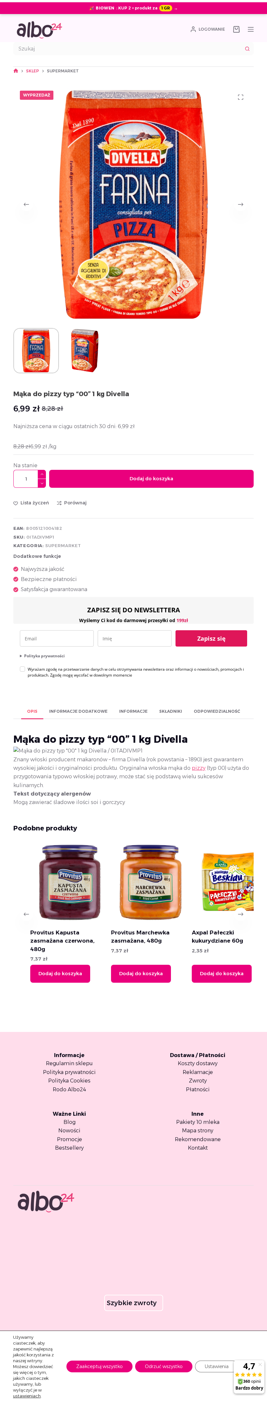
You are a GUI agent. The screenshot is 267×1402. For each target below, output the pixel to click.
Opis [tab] (32, 711)
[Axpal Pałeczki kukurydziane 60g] (214, 882)
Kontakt (198, 1148)
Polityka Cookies (69, 1081)
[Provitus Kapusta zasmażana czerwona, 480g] (52, 882)
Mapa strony (197, 1130)
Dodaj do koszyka (151, 478)
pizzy (198, 768)
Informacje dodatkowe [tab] (78, 711)
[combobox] (127, 48)
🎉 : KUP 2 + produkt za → (133, 8)
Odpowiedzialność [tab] (217, 711)
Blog (69, 1122)
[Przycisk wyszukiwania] (247, 48)
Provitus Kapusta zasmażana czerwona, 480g (45, 940)
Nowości (69, 1130)
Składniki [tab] (170, 711)
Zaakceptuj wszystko (99, 1366)
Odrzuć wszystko (164, 1366)
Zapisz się (211, 638)
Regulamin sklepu (69, 1063)
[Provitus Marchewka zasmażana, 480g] (133, 882)
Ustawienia (217, 1366)
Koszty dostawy (198, 1063)
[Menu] (251, 29)
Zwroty (198, 1081)
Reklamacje (198, 1072)
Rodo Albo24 (69, 1089)
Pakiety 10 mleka (197, 1122)
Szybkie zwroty (132, 1303)
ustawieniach (27, 1395)
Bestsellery (69, 1148)
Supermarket (63, 545)
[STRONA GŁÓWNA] (15, 70)
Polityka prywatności (44, 656)
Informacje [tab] (133, 711)
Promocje (69, 1139)
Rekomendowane (198, 1139)
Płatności (198, 1089)
